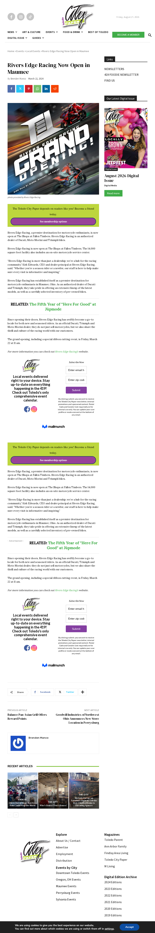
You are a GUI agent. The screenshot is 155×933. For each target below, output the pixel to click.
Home (11, 51)
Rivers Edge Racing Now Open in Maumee (65, 51)
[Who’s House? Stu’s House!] (53, 790)
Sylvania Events (66, 899)
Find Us (109, 80)
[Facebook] (11, 16)
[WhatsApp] (37, 89)
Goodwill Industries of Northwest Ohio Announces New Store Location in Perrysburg (77, 719)
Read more (113, 193)
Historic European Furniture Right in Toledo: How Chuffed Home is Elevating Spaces (84, 802)
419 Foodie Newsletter (121, 74)
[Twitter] (20, 89)
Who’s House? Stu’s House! (53, 805)
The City (53, 802)
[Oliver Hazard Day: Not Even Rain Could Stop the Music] (23, 790)
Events (20, 51)
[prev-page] (10, 814)
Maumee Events (66, 886)
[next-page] (16, 814)
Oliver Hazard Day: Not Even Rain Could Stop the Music (23, 804)
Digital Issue (111, 169)
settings (109, 929)
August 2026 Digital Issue (121, 178)
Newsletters (114, 69)
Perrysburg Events (68, 893)
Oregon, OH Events (68, 879)
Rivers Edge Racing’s (66, 351)
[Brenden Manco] (18, 743)
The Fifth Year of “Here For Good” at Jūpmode (72, 545)
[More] (83, 692)
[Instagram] (21, 16)
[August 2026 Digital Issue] (125, 138)
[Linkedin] (46, 89)
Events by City (66, 867)
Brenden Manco (18, 78)
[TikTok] (30, 16)
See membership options (53, 221)
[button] (149, 34)
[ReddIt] (55, 89)
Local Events (33, 51)
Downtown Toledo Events (72, 873)
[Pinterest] (29, 89)
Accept (129, 927)
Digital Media (110, 185)
